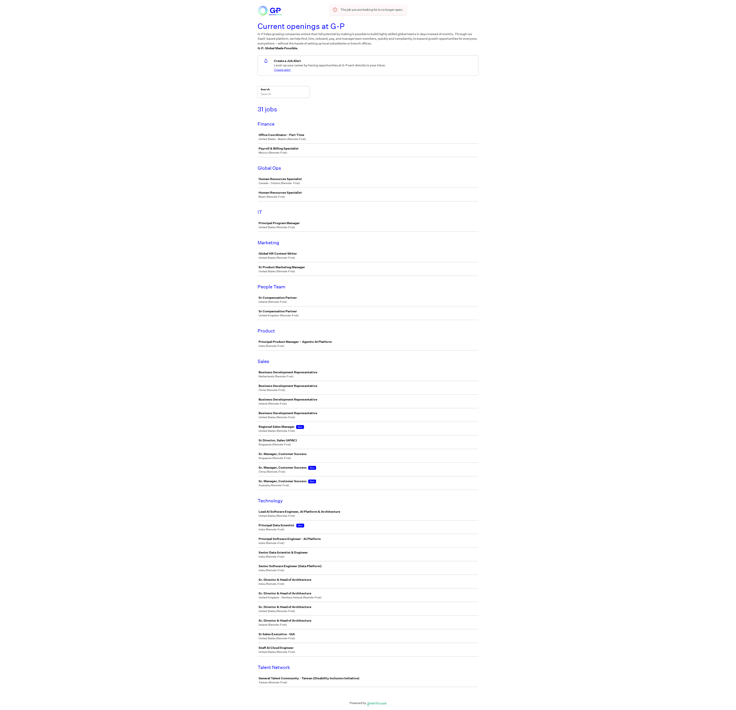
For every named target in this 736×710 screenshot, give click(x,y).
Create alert (282, 70)
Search (265, 89)
